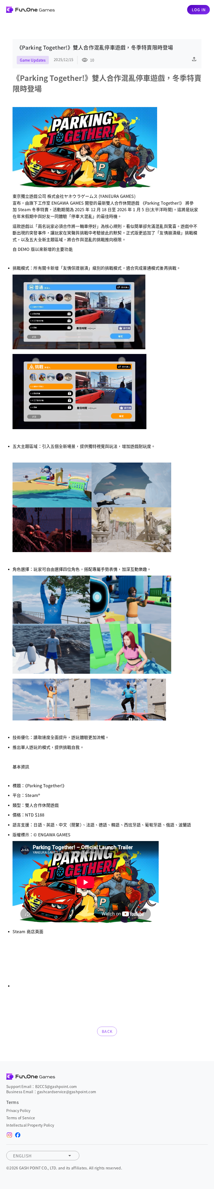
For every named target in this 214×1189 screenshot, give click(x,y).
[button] (42, 1155)
